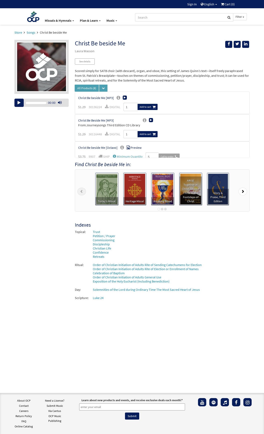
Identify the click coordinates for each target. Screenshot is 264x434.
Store (18, 32)
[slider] (62, 106)
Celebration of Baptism (109, 273)
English (209, 4)
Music (110, 20)
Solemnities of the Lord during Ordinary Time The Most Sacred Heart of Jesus (146, 289)
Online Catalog (24, 426)
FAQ (23, 421)
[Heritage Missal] (134, 189)
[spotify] (213, 402)
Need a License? (54, 400)
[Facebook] (236, 402)
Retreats (98, 256)
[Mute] (59, 102)
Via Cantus (54, 411)
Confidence (101, 252)
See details (84, 61)
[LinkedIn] (245, 44)
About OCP (24, 400)
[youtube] (202, 402)
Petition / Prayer (104, 236)
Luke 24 (98, 298)
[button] (128, 156)
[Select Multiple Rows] (103, 88)
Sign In (192, 4)
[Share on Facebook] (228, 44)
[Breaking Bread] (162, 189)
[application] (41, 103)
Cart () (229, 4)
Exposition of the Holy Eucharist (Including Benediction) (131, 281)
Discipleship (101, 244)
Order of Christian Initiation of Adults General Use (127, 277)
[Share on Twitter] (237, 44)
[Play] (19, 103)
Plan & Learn (89, 20)
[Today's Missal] (106, 189)
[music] (225, 402)
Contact (24, 406)
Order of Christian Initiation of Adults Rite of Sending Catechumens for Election (147, 265)
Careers (23, 411)
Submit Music (55, 406)
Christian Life (102, 248)
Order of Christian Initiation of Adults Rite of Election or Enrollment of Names (146, 269)
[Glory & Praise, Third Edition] (218, 189)
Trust (96, 232)
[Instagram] (247, 402)
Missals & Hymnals (58, 20)
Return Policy (23, 416)
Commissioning (103, 240)
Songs (31, 32)
